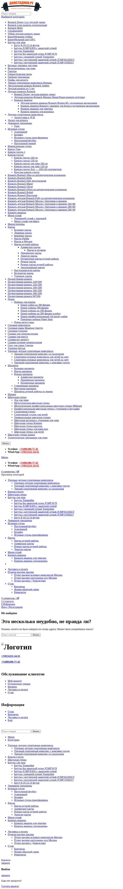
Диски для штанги (18, 120)
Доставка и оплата (18, 689)
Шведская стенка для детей (29, 431)
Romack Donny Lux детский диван (26, 22)
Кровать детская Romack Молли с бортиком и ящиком (37, 201)
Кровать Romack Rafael (20, 192)
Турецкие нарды (23, 276)
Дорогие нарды (28, 256)
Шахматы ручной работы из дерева (33, 391)
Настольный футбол (25, 140)
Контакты (19, 586)
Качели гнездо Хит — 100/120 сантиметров (38, 169)
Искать (6, 443)
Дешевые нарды (23, 232)
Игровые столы (16, 129)
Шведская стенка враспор (28, 426)
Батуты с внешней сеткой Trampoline (34, 56)
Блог (10, 720)
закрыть (5, 863)
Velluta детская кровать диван (24, 33)
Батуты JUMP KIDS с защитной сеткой (35, 48)
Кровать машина (23, 100)
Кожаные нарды (23, 235)
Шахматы (13, 365)
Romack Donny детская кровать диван (34, 94)
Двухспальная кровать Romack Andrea (28, 85)
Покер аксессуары (24, 322)
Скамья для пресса (18, 336)
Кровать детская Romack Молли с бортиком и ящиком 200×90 (41, 209)
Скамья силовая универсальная (25, 342)
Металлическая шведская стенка (31, 403)
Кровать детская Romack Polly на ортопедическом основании (41, 198)
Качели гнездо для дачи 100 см (31, 163)
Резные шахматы (23, 374)
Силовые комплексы (19, 325)
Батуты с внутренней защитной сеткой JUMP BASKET (44, 59)
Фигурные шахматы (25, 388)
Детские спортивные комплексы (25, 114)
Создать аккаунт (10, 886)
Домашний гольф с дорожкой (30, 218)
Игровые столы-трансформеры (31, 137)
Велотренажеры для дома (21, 68)
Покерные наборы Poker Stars (36, 319)
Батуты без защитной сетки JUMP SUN (35, 54)
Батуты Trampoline (24, 51)
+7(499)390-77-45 (28, 449)
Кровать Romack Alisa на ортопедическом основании (37, 175)
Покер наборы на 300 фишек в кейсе (40, 313)
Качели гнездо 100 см (26, 157)
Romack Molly (15, 28)
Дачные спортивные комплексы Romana (30, 82)
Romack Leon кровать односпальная (27, 25)
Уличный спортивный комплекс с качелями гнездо (42, 362)
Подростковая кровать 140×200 (25, 287)
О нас (11, 692)
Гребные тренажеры (19, 77)
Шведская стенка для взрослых (31, 429)
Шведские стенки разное (21, 434)
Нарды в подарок (36, 250)
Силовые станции (17, 331)
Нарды (11, 227)
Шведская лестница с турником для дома (36, 420)
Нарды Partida (21, 238)
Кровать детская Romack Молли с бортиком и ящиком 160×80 (41, 204)
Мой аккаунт (15, 681)
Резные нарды (28, 261)
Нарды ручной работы (26, 244)
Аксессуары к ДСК (24, 117)
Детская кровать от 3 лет (21, 88)
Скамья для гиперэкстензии (23, 333)
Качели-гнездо (16, 155)
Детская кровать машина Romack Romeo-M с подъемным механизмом (58, 103)
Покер (11, 299)
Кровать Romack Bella (20, 178)
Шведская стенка (17, 397)
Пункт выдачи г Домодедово (30, 580)
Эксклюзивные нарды (32, 267)
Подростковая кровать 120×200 (25, 284)
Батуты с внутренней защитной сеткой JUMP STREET (44, 62)
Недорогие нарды (23, 273)
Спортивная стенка (24, 411)
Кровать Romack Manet (20, 183)
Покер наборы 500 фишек (34, 307)
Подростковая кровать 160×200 (25, 290)
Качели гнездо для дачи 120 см (31, 166)
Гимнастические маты (20, 74)
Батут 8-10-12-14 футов (26, 45)
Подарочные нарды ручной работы (39, 258)
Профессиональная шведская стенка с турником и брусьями (47, 408)
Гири (17, 126)
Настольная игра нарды (27, 270)
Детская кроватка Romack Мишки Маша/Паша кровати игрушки (49, 97)
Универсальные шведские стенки (32, 417)
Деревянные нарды (30, 253)
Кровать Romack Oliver (20, 186)
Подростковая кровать (20, 279)
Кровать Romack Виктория (22, 195)
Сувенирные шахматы (26, 385)
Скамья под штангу (18, 339)
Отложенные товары (19, 683)
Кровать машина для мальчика (37, 111)
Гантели (12, 71)
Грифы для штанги (18, 80)
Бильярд (18, 134)
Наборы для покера (24, 302)
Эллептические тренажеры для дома (27, 437)
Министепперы (16, 224)
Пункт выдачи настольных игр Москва (35, 577)
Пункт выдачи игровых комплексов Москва (38, 575)
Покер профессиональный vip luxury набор (43, 316)
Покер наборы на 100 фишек (36, 310)
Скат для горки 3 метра (20, 345)
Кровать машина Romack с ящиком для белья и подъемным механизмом (59, 105)
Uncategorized (15, 30)
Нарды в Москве (23, 241)
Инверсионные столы (20, 146)
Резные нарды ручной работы (36, 264)
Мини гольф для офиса (26, 221)
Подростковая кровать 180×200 (25, 293)
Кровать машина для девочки (36, 108)
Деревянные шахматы (32, 380)
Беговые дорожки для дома (22, 65)
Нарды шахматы (23, 371)
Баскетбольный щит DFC (21, 39)
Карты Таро (14, 149)
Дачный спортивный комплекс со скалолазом (39, 354)
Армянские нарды (30, 247)
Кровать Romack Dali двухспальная (27, 180)
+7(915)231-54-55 (29, 452)
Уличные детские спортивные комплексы (30, 351)
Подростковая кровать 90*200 (24, 296)
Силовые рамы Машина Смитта (25, 328)
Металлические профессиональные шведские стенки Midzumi (48, 406)
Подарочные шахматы (32, 382)
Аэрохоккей (20, 131)
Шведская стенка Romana (28, 423)
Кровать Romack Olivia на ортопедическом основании (37, 189)
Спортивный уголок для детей (31, 414)
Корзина (12, 686)
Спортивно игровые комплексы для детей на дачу (41, 356)
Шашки (12, 394)
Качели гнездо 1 (16, 152)
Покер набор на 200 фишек (35, 305)
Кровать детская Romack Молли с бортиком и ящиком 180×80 (41, 206)
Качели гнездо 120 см (26, 160)
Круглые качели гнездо (26, 172)
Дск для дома (21, 400)
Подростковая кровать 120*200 (25, 281)
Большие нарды (22, 230)
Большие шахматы (24, 368)
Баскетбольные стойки (20, 36)
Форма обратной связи (26, 589)
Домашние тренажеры (20, 123)
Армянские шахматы (31, 377)
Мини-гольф (14, 215)
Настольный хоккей (25, 143)
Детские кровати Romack (21, 91)
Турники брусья (16, 348)
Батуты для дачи (16, 42)
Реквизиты (20, 592)
